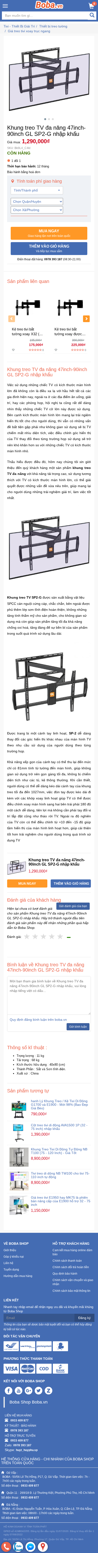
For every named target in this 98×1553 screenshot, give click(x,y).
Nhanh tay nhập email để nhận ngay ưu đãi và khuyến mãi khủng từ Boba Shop (48, 1309)
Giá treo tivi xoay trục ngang (29, 31)
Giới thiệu (10, 1250)
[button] (49, 233)
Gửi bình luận (78, 1026)
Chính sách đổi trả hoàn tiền (71, 1267)
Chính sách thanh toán (67, 1260)
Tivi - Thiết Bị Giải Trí (19, 26)
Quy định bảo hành (65, 1273)
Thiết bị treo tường (53, 26)
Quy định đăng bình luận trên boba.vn (38, 1019)
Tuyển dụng (11, 1269)
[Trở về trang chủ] (49, 4)
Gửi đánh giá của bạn (73, 906)
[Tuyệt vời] (60, 937)
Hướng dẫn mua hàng (18, 1276)
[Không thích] (27, 937)
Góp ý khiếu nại (14, 1256)
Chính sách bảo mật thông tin (71, 1290)
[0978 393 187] (6, 1547)
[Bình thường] (43, 937)
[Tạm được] (35, 937)
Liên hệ (8, 1263)
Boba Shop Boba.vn (29, 1402)
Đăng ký (84, 1318)
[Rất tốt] (52, 937)
